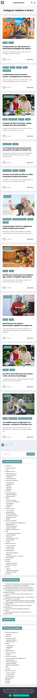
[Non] (35, 692)
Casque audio (10, 482)
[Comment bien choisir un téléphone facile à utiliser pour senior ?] (18, 204)
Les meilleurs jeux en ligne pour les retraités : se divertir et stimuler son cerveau (17, 423)
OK (10, 695)
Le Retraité (8, 59)
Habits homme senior (11, 563)
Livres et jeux (8, 466)
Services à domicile (10, 543)
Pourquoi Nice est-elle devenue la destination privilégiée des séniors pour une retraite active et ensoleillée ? (17, 48)
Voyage (11, 42)
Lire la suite (30, 59)
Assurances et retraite (10, 520)
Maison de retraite (10, 493)
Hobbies (7, 498)
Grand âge (8, 491)
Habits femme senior (11, 565)
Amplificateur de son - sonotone (14, 556)
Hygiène (8, 519)
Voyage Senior (10, 503)
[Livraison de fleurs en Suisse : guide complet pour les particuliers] (18, 105)
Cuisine (12, 67)
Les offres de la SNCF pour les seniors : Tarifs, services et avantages (18, 375)
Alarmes (8, 569)
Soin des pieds (10, 510)
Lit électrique (9, 477)
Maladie (19, 67)
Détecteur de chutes (11, 572)
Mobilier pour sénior (10, 471)
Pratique (21, 119)
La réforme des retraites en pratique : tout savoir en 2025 (20, 600)
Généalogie (9, 505)
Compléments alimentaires (13, 533)
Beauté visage (10, 512)
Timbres (8, 507)
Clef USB (8, 485)
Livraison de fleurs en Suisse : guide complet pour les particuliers (17, 124)
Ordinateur (9, 487)
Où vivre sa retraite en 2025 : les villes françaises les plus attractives (18, 175)
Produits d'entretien (11, 514)
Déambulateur (10, 557)
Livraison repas (10, 549)
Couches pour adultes (12, 515)
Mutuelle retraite (10, 524)
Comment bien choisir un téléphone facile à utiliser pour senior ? (17, 227)
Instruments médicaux (12, 553)
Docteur (8, 541)
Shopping (7, 561)
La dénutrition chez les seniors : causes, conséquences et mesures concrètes (17, 76)
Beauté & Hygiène (9, 508)
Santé (25, 67)
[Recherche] (31, 3)
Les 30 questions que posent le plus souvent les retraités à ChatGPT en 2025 (17, 149)
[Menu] (2, 2)
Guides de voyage (11, 500)
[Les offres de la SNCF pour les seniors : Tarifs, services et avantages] (18, 355)
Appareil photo (10, 484)
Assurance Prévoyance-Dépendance (16, 523)
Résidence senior (10, 496)
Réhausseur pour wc (11, 473)
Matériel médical (9, 550)
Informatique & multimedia (19, 219)
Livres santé (9, 536)
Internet (30, 219)
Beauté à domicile (11, 517)
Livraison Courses (10, 545)
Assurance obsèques (11, 526)
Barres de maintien (11, 475)
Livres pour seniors (11, 468)
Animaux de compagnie (12, 502)
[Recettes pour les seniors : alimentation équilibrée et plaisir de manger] (18, 305)
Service (27, 119)
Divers (5, 42)
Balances (8, 554)
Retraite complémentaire (12, 529)
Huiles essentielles (10, 535)
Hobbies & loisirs (13, 119)
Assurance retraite (11, 528)
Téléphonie (9, 489)
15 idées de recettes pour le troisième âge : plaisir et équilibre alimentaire (18, 276)
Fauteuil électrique (11, 478)
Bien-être (6, 67)
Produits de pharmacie (12, 538)
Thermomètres (10, 540)
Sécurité (7, 566)
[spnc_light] (34, 3)
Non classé (8, 574)
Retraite (22, 170)
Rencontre (7, 559)
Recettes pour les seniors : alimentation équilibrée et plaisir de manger (17, 324)
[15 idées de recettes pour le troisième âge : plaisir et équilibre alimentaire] (18, 256)
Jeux (7, 469)
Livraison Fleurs (10, 547)
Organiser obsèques (11, 494)
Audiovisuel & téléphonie (11, 480)
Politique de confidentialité (21, 695)
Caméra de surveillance (12, 570)
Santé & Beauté (7, 70)
